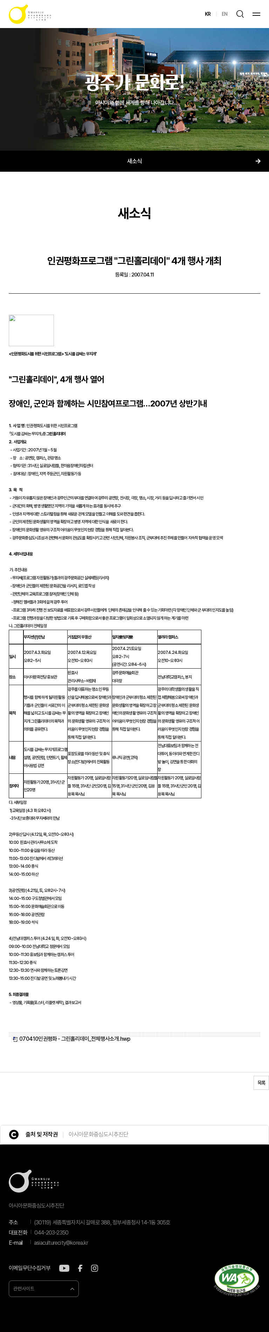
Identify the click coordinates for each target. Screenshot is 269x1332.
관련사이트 (23, 1288)
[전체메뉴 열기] (256, 14)
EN (224, 14)
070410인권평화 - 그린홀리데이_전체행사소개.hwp (74, 1039)
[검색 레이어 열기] (240, 14)
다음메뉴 (258, 161)
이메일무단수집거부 (29, 1268)
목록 (261, 1083)
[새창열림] (64, 1268)
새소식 (134, 161)
